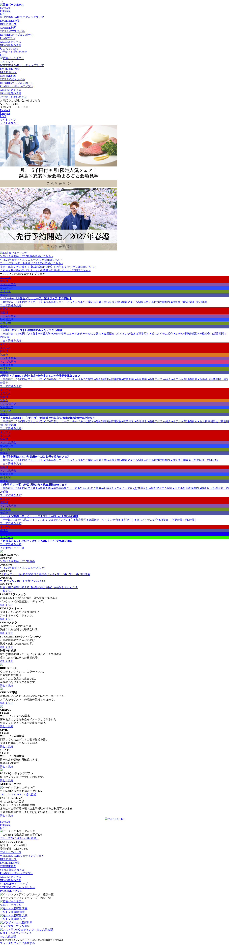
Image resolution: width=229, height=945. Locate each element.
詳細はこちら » (44, 256)
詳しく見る (6, 605)
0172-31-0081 (10, 48)
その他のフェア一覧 (12, 547)
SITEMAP (14, 883)
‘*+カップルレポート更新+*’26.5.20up (22, 263)
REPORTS (16, 34)
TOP (6, 61)
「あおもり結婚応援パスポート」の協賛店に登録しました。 (36, 270)
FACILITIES (10, 20)
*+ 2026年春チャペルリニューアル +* (22, 259)
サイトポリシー (9, 123)
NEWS (10, 45)
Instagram (5, 11)
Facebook (5, 8)
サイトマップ (8, 119)
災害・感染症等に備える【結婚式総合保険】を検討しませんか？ (39, 266)
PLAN (7, 38)
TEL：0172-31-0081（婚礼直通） (19, 794)
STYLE (12, 31)
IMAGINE (11, 890)
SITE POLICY (17, 887)
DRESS (8, 24)
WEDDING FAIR (22, 17)
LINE (3, 14)
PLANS (16, 86)
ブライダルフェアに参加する (17, 943)
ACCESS (10, 41)
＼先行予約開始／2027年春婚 (17, 256)
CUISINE (8, 27)
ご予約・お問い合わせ (13, 97)
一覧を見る (6, 590)
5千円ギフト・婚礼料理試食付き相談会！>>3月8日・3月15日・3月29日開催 (45, 574)
